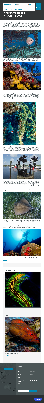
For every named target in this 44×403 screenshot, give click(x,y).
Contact (31, 374)
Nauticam (15, 399)
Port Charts (32, 373)
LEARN (27, 7)
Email (19, 371)
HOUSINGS (12, 7)
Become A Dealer (9, 398)
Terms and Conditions (32, 398)
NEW (6, 7)
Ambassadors (20, 384)
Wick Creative (30, 399)
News (19, 383)
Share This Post (21, 265)
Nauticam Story (21, 380)
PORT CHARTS (9, 9)
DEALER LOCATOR (18, 9)
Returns (19, 374)
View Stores (8, 369)
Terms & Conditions (22, 373)
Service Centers (33, 371)
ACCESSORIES (20, 7)
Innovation (20, 381)
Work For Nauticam (18, 398)
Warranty (25, 398)
